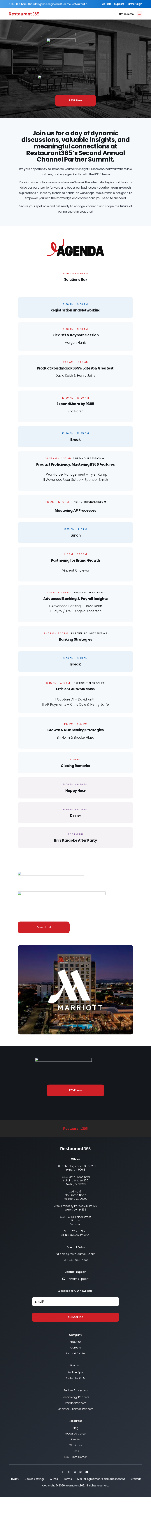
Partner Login (134, 4)
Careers (106, 4)
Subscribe (75, 1317)
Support (119, 4)
